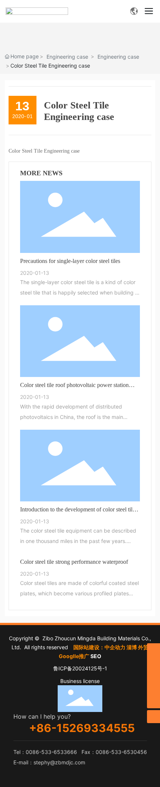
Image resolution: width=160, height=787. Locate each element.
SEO (95, 656)
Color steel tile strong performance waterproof (74, 562)
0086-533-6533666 (51, 752)
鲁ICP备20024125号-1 (80, 668)
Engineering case (67, 56)
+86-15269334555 (82, 728)
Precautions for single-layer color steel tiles (70, 261)
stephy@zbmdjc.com (59, 762)
